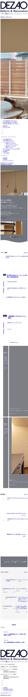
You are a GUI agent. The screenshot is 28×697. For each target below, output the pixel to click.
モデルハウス (7, 561)
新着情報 (5, 126)
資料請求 (6, 695)
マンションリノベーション (12, 144)
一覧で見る (25, 252)
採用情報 (5, 159)
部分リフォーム (9, 147)
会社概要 (5, 687)
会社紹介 (5, 157)
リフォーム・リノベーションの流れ (11, 148)
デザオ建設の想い (7, 139)
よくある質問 (6, 150)
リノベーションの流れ (15, 562)
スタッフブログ (6, 127)
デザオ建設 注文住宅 (8, 689)
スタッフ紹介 (6, 152)
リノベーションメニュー (9, 141)
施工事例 (5, 151)
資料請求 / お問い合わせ (6, 17)
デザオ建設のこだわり (8, 140)
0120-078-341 (12, 664)
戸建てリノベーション (11, 143)
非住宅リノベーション (11, 146)
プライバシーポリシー (8, 160)
